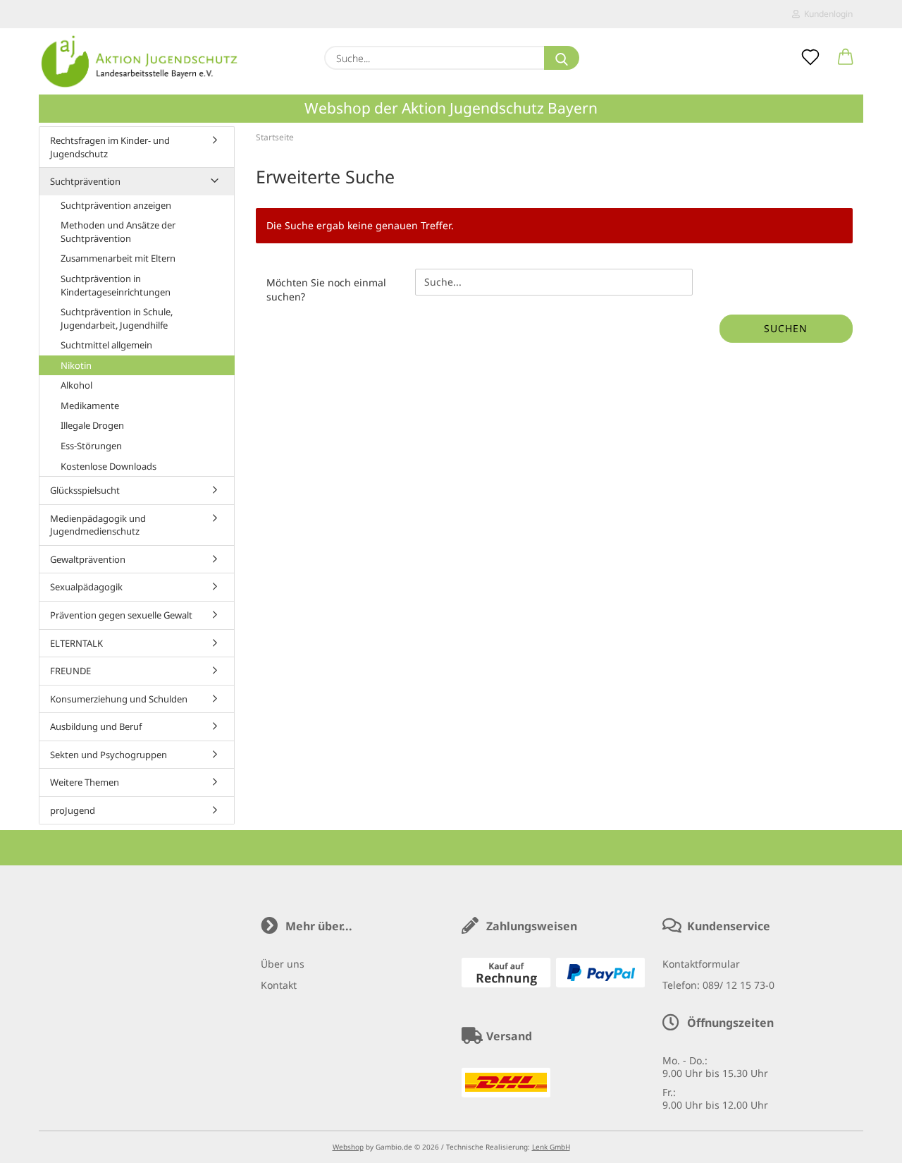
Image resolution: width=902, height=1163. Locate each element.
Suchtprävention (85, 181)
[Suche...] (561, 58)
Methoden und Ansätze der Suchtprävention (118, 232)
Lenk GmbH (551, 1147)
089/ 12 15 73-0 (738, 985)
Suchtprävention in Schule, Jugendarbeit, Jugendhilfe (117, 318)
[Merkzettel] (810, 57)
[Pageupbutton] (863, 1141)
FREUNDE (70, 670)
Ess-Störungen (91, 445)
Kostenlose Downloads (108, 466)
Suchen (786, 328)
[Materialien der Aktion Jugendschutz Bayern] (140, 61)
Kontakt (279, 985)
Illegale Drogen (92, 425)
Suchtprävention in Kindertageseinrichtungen (116, 285)
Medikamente (90, 405)
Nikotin (76, 365)
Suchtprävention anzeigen (116, 205)
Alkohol (76, 385)
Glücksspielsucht (85, 490)
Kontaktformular (701, 963)
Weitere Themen (84, 782)
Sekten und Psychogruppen (108, 754)
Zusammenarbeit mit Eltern (118, 258)
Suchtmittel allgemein (106, 345)
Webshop (348, 1147)
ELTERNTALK (76, 643)
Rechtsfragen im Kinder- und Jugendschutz (110, 147)
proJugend (72, 810)
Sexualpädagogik (86, 586)
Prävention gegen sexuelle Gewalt (121, 615)
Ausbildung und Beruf (96, 726)
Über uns (282, 963)
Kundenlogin (826, 14)
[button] (845, 57)
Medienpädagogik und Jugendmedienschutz (98, 525)
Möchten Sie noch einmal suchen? (326, 289)
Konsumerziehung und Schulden (118, 699)
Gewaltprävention (87, 559)
